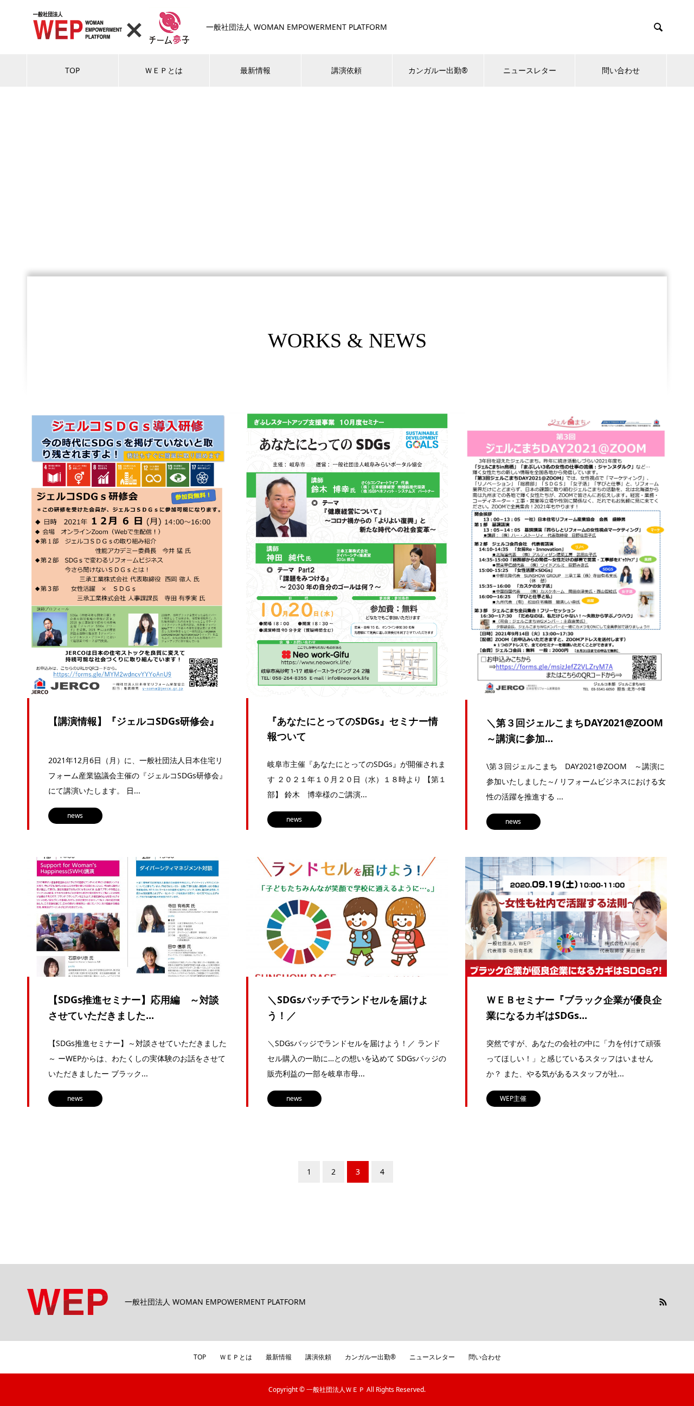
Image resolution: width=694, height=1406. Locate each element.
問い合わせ (621, 70)
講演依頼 (346, 70)
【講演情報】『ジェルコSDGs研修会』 (133, 720)
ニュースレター (529, 70)
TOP (72, 70)
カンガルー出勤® (438, 70)
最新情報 (255, 70)
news (75, 815)
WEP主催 (513, 1098)
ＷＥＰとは (164, 70)
